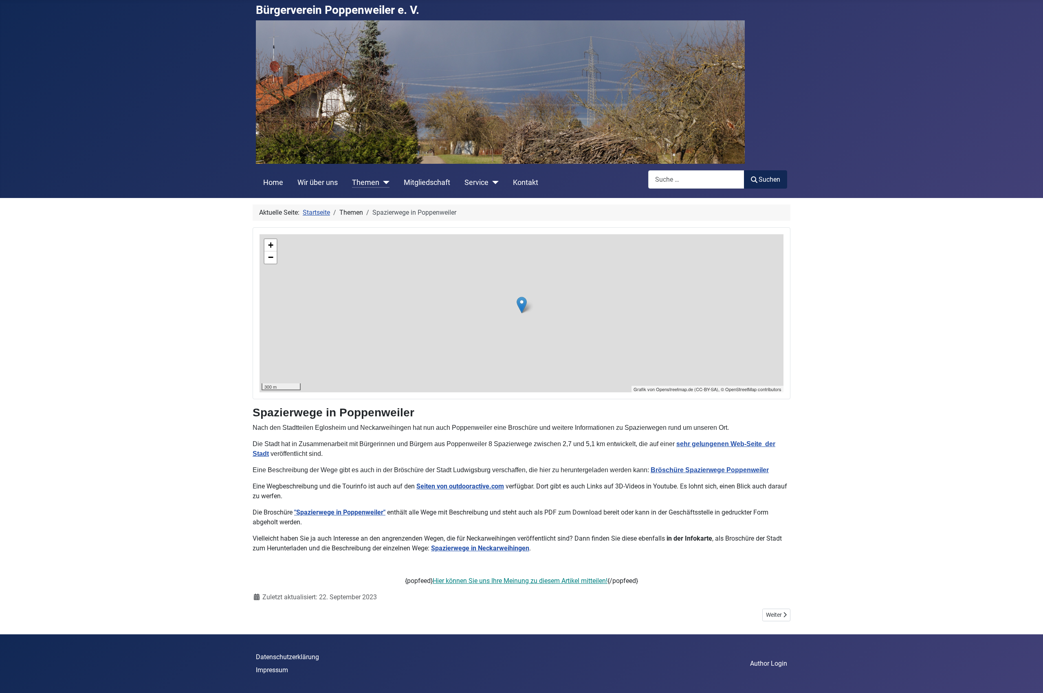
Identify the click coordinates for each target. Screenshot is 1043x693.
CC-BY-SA (706, 389)
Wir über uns (317, 182)
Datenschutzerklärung (287, 657)
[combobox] (696, 179)
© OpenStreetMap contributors (751, 389)
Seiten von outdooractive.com (460, 486)
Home (273, 182)
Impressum (272, 670)
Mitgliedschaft (427, 182)
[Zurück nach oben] (1028, 677)
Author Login (768, 663)
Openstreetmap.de (674, 389)
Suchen (769, 179)
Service (476, 182)
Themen (365, 182)
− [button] (270, 257)
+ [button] (270, 245)
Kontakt (525, 182)
